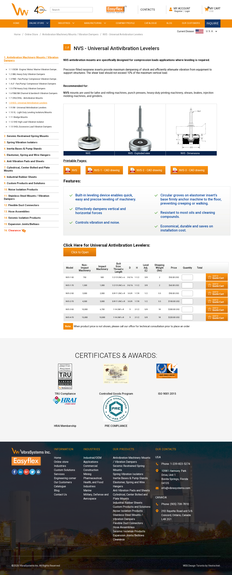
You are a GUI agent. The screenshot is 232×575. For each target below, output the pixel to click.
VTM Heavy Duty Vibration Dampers (28, 88)
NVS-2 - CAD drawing (149, 170)
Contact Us (60, 494)
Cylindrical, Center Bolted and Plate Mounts (27, 169)
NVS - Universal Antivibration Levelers (123, 34)
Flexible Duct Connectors (23, 205)
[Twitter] (32, 474)
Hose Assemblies (18, 211)
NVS (74, 170)
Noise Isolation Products (23, 189)
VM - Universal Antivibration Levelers (29, 107)
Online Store (31, 34)
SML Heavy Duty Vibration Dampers (28, 74)
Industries (60, 466)
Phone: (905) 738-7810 (175, 504)
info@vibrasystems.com (175, 488)
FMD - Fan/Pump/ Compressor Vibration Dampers (35, 79)
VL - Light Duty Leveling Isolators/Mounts (32, 112)
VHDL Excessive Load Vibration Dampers (32, 127)
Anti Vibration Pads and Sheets (25, 161)
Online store (61, 461)
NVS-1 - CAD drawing (107, 170)
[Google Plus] (26, 474)
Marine (87, 490)
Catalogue (60, 486)
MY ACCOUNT (182, 8)
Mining (87, 474)
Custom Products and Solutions (26, 183)
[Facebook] (14, 474)
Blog (56, 490)
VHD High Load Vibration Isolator (28, 122)
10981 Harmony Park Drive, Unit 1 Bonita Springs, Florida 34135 (174, 477)
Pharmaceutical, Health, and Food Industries (93, 482)
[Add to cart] (217, 280)
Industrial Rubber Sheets (22, 176)
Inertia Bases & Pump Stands (24, 148)
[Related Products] (79, 255)
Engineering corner (65, 478)
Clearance (14, 230)
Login (187, 11)
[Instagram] (38, 474)
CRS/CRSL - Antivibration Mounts (27, 98)
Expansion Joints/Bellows (23, 224)
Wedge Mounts (20, 117)
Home (17, 34)
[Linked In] (20, 474)
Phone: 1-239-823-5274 (175, 463)
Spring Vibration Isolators (22, 142)
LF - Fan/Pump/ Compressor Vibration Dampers (34, 84)
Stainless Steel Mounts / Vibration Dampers (26, 197)
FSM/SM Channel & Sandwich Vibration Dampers (34, 93)
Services (59, 474)
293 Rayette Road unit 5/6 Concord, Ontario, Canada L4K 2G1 (176, 515)
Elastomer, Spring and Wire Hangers (28, 155)
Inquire (213, 23)
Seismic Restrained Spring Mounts (28, 136)
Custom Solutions (64, 470)
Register (178, 11)
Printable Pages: (75, 161)
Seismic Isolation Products (24, 217)
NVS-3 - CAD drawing (191, 170)
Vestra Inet (214, 565)
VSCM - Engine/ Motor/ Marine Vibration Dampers (35, 69)
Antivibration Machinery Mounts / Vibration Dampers (70, 34)
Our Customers (63, 482)
